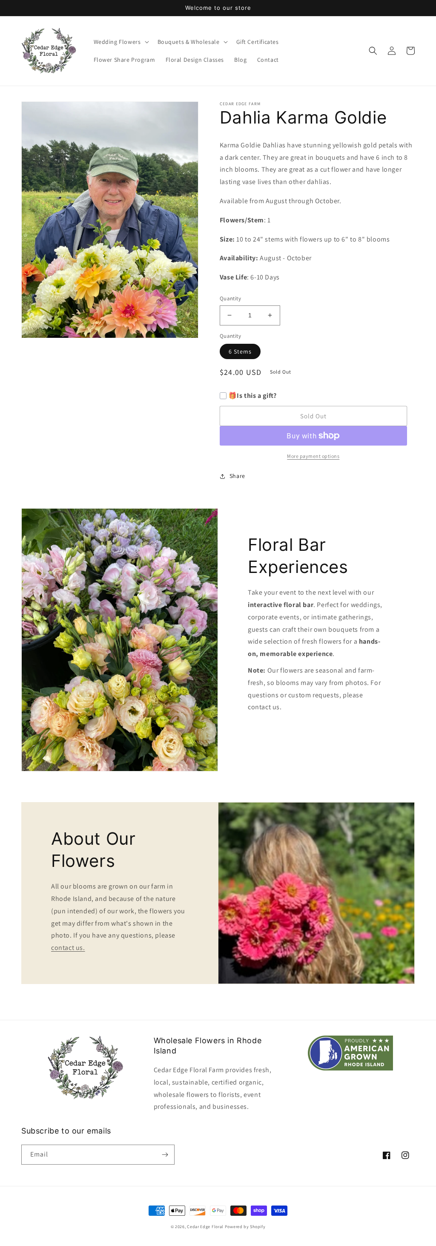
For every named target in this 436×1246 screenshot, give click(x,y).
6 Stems (240, 351)
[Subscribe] (164, 1155)
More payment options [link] (313, 456)
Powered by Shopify (245, 1226)
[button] (120, 42)
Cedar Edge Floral (205, 1226)
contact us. (68, 947)
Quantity (230, 298)
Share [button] (237, 476)
